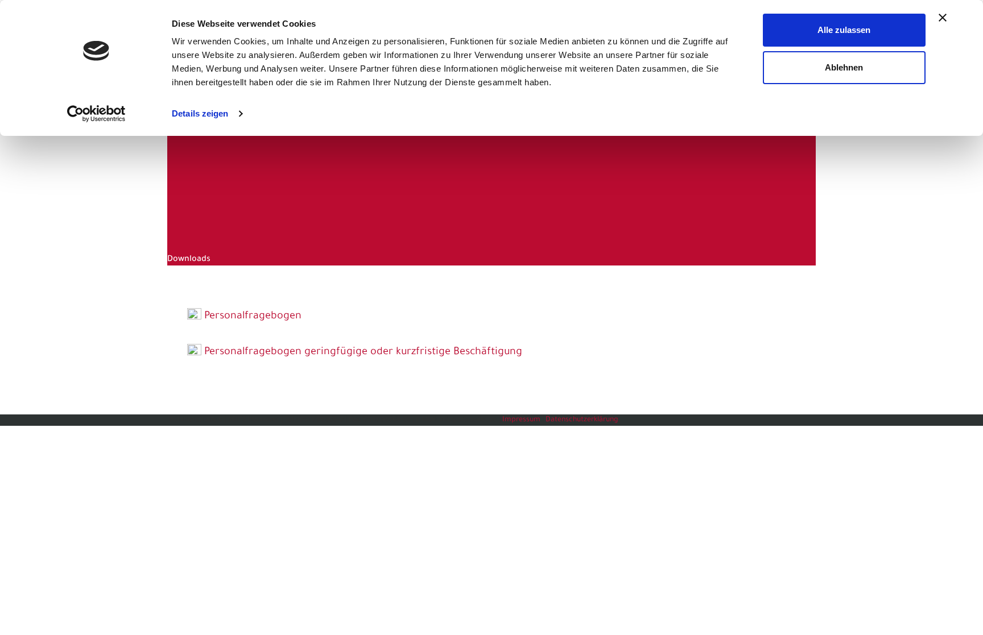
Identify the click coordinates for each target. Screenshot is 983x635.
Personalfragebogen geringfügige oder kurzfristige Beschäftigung (363, 352)
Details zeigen (200, 113)
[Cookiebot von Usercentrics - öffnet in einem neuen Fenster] (96, 113)
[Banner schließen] (943, 18)
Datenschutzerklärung (582, 420)
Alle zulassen (843, 30)
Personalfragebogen (252, 316)
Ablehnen (844, 67)
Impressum (521, 420)
